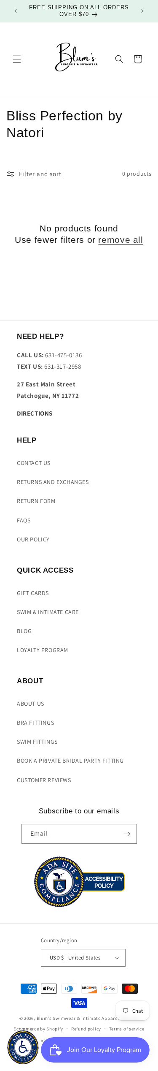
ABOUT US (30, 703)
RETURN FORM (36, 501)
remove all (120, 240)
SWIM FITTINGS (37, 741)
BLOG (24, 631)
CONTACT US (34, 463)
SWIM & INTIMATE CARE (48, 612)
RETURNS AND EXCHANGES (53, 482)
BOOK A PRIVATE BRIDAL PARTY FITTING (70, 760)
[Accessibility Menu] (23, 1047)
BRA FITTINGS (35, 722)
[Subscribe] (127, 834)
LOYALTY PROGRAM (42, 650)
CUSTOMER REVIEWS (44, 780)
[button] (17, 59)
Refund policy (86, 1029)
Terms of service (127, 1029)
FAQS (23, 520)
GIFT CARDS (33, 593)
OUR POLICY (33, 539)
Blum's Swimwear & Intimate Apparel (78, 1018)
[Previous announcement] (15, 11)
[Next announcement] (142, 11)
